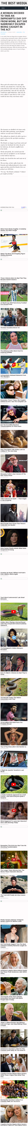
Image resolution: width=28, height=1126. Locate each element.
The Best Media (14, 3)
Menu (3, 8)
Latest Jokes (19, 32)
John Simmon (3, 32)
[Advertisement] (14, 67)
